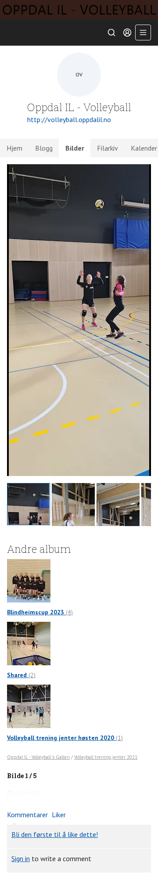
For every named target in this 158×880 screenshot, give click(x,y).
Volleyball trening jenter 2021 (105, 757)
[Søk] (111, 32)
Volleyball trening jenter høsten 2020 (65, 738)
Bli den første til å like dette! (54, 834)
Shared (21, 675)
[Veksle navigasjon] (143, 32)
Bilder (74, 148)
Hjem (14, 148)
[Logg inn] (127, 32)
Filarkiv (107, 148)
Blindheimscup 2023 (40, 612)
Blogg (44, 148)
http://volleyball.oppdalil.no (69, 119)
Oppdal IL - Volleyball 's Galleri (38, 757)
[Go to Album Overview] (28, 579)
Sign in (20, 858)
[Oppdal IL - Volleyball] (79, 9)
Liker (59, 814)
